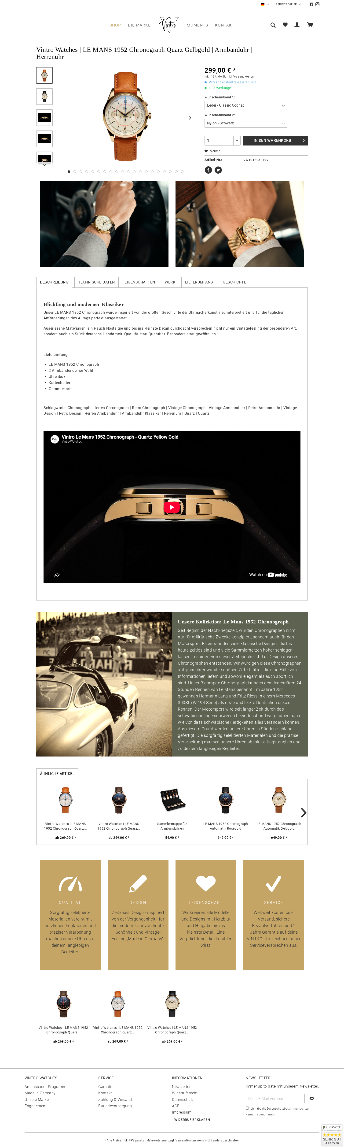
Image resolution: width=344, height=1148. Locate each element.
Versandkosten (186, 1140)
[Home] (168, 25)
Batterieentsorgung (115, 1106)
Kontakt (105, 1093)
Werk (170, 282)
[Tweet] (218, 172)
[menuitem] (312, 4)
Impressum (182, 1112)
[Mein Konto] (298, 25)
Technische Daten (96, 282)
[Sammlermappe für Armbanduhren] (172, 800)
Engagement (36, 1106)
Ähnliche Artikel (57, 774)
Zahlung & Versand (115, 1099)
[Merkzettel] (285, 25)
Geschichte (234, 282)
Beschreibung (54, 282)
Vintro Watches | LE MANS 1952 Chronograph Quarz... (65, 826)
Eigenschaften (139, 282)
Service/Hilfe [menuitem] (287, 4)
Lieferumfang (199, 282)
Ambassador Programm (45, 1087)
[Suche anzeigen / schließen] (273, 25)
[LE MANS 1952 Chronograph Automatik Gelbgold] (279, 800)
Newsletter (181, 1087)
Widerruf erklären (192, 1120)
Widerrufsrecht (185, 1093)
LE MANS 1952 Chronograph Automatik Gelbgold (279, 826)
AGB (176, 1106)
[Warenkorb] (312, 25)
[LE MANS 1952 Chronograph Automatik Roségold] (225, 800)
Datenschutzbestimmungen (286, 1108)
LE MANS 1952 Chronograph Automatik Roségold (225, 826)
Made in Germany (40, 1093)
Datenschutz (183, 1099)
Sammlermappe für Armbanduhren (172, 826)
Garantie (105, 1087)
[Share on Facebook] (209, 172)
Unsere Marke (37, 1099)
